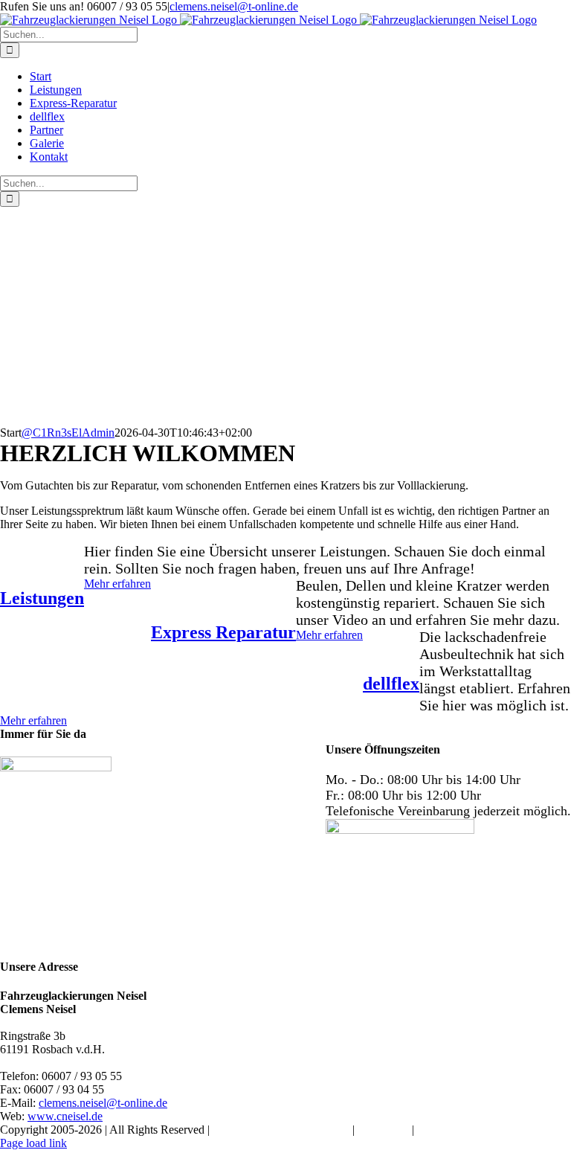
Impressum (383, 1129)
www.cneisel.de (65, 1116)
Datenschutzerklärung (468, 1129)
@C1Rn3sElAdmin (68, 432)
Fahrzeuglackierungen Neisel (281, 1129)
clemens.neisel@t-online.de (234, 6)
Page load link (33, 1143)
